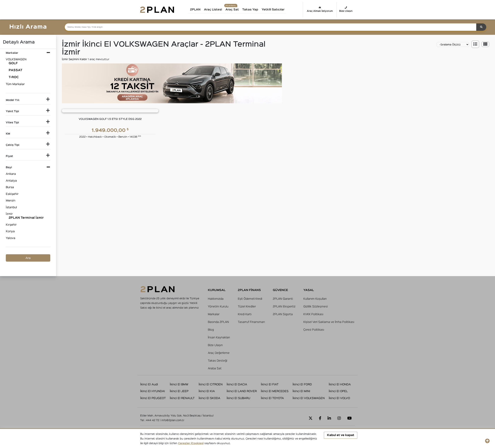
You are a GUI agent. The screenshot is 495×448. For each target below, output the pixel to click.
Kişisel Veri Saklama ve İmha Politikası (328, 322)
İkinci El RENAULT (182, 398)
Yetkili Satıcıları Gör (277, 11)
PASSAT (15, 70)
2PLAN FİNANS (249, 290)
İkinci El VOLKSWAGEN (309, 398)
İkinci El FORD (302, 384)
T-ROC (14, 77)
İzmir (9, 214)
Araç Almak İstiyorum (320, 11)
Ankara (11, 174)
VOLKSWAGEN (16, 59)
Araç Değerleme (219, 353)
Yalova (10, 238)
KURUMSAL (216, 290)
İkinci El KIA (207, 391)
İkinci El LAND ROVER (242, 391)
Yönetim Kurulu (218, 306)
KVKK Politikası (313, 314)
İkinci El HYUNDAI (152, 391)
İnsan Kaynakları (219, 337)
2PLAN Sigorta (283, 314)
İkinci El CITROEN (211, 384)
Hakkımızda (216, 299)
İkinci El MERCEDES (274, 391)
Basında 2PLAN (218, 322)
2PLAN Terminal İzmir (26, 218)
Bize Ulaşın (345, 11)
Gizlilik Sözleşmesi (315, 306)
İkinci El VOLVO (339, 398)
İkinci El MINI (301, 391)
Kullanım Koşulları (315, 299)
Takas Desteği (217, 360)
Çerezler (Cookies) (191, 443)
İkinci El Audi (149, 384)
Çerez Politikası (313, 330)
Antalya (11, 180)
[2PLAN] (157, 10)
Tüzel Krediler (247, 306)
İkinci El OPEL (338, 391)
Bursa (10, 187)
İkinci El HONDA (340, 384)
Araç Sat (232, 9)
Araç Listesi (213, 9)
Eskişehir (12, 194)
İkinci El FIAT (269, 384)
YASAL (308, 290)
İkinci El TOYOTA (272, 398)
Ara (28, 258)
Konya (10, 231)
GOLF (13, 63)
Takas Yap (250, 9)
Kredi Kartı (245, 314)
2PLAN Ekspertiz (284, 306)
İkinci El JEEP (179, 391)
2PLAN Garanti (283, 299)
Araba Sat (215, 368)
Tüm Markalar (15, 84)
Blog (211, 330)
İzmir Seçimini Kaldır (75, 59)
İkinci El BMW (179, 384)
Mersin (10, 200)
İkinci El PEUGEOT (153, 398)
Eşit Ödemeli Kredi (250, 299)
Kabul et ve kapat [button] (340, 435)
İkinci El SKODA (209, 398)
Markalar (213, 314)
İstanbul (11, 207)
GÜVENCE (280, 290)
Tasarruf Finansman (251, 322)
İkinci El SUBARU (238, 398)
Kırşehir (11, 225)
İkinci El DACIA (237, 384)
